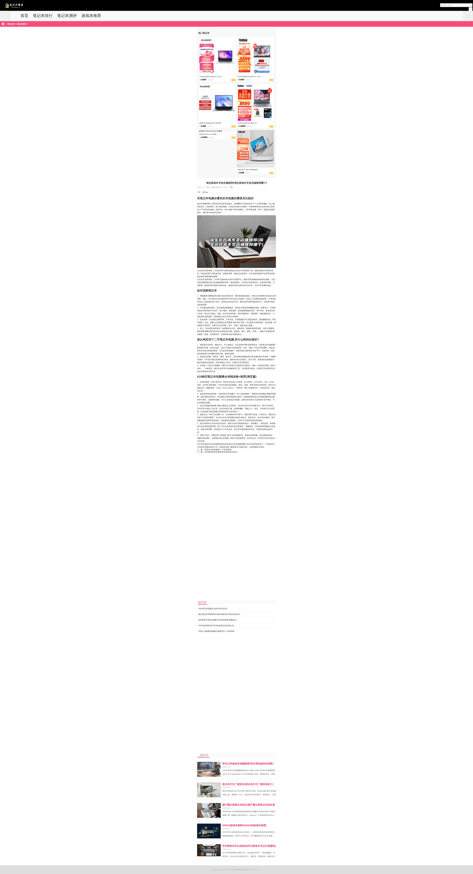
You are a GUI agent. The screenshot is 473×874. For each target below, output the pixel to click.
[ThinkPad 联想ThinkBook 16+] (255, 120)
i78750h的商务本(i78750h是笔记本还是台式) (216, 625)
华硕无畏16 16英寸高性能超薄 (247, 170)
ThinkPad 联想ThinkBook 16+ (247, 123)
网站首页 (11, 24)
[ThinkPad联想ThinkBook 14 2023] (217, 74)
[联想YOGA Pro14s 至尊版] (210, 131)
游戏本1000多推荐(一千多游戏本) (218, 450)
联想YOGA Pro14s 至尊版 (207, 134)
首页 (24, 15)
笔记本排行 (43, 15)
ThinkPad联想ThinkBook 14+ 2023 (249, 77)
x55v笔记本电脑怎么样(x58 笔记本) (212, 608)
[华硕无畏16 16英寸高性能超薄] (255, 167)
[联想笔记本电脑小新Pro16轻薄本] (217, 120)
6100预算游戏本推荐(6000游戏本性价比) (221, 452)
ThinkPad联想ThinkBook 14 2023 (210, 77)
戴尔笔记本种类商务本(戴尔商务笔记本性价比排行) (219, 614)
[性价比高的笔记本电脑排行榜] (19, 7)
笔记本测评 (67, 15)
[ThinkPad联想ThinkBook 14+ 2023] (255, 74)
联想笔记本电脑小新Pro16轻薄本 (210, 123)
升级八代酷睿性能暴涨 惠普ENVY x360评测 (216, 631)
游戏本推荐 (91, 15)
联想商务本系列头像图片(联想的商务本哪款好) (217, 620)
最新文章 (204, 755)
